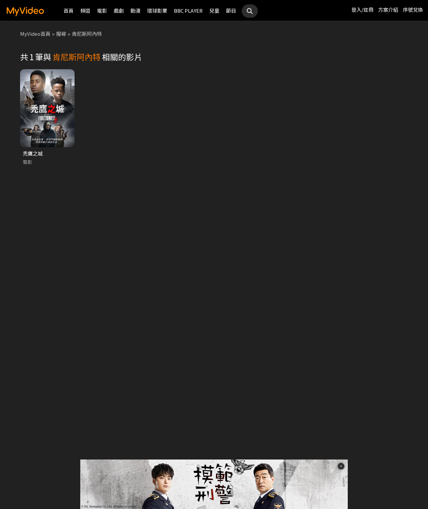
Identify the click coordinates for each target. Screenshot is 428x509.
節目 (231, 10)
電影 (102, 10)
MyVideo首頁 (35, 33)
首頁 (69, 10)
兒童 (214, 10)
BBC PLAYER (188, 10)
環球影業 (157, 10)
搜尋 (61, 33)
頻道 (85, 10)
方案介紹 (388, 9)
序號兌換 (413, 9)
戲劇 (119, 10)
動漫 (135, 10)
